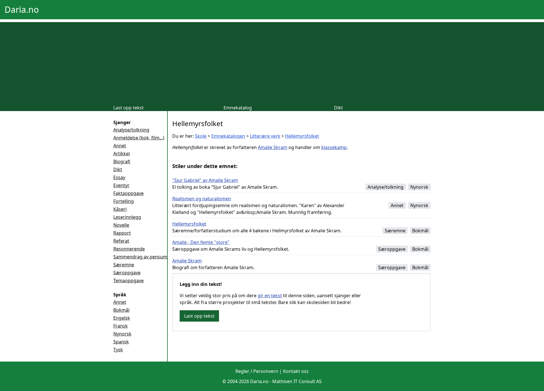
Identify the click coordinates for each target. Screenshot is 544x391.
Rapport (122, 233)
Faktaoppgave (128, 193)
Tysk (118, 350)
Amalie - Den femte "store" (201, 242)
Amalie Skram (272, 147)
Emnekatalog (238, 108)
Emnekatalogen (228, 136)
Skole (201, 136)
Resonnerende (129, 249)
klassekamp (334, 147)
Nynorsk (122, 334)
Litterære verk (265, 136)
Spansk (121, 342)
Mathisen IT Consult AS (297, 381)
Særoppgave (127, 272)
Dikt (338, 108)
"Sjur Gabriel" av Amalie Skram (205, 180)
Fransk (120, 326)
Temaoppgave (128, 280)
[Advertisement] (272, 61)
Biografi (121, 161)
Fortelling (123, 201)
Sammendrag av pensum (140, 257)
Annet (119, 146)
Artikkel (121, 153)
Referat (121, 241)
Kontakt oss (296, 371)
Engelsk (121, 318)
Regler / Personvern (256, 371)
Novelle (121, 225)
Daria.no (22, 9)
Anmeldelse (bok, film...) (138, 138)
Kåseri (120, 209)
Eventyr (121, 185)
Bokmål (121, 310)
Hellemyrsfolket (302, 136)
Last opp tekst (128, 108)
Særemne (123, 265)
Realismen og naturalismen (201, 199)
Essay (119, 177)
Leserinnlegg (127, 217)
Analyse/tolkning (131, 130)
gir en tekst (270, 295)
